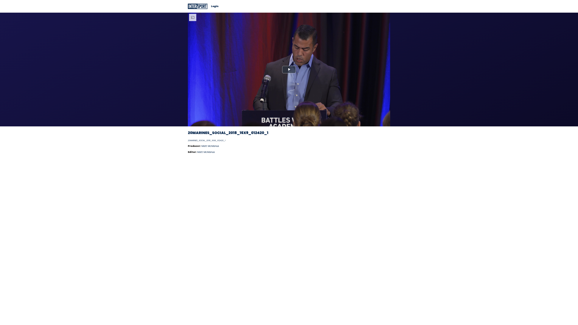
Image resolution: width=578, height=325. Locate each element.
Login (214, 6)
